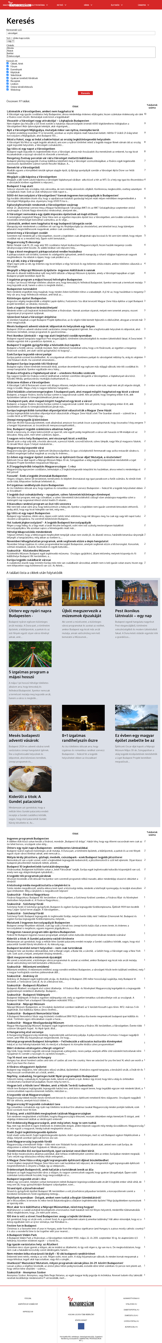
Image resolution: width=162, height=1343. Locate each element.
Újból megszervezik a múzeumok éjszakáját (81, 613)
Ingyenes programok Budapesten (28, 838)
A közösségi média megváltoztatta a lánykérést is (38, 885)
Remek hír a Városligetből (23, 167)
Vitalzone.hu (131, 1304)
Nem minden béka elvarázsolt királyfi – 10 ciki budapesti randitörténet (51, 1253)
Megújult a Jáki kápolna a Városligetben (32, 176)
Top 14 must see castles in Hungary (29, 1057)
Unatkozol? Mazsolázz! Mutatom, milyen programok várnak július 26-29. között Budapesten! (65, 1263)
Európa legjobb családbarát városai (29, 559)
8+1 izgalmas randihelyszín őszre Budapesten (35, 485)
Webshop (15, 89)
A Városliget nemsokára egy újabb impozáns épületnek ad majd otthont (52, 214)
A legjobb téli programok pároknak (29, 875)
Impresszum (28, 1312)
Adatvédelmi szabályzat (28, 1304)
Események (16, 69)
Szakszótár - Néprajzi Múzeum (26, 1004)
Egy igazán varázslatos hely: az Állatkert (32, 1244)
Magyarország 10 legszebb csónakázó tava (33, 1104)
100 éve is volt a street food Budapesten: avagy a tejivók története (49, 1216)
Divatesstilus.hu (131, 1315)
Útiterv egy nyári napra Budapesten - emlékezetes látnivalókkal (47, 847)
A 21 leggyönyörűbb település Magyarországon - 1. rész (41, 466)
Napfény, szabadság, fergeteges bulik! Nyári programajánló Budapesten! (52, 1076)
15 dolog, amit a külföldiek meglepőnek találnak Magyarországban (49, 1113)
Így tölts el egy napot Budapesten (28, 513)
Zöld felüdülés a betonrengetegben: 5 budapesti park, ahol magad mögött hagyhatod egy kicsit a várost (73, 391)
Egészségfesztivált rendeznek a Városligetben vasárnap (42, 204)
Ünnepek (142, 5)
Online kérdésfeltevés (22, 87)
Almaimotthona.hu (131, 1298)
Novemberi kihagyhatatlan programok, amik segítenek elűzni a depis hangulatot (58, 541)
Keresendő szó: (14, 30)
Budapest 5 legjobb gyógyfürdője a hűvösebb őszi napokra (43, 345)
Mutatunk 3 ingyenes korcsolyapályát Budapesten (38, 922)
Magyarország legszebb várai (25, 447)
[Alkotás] (81, 48)
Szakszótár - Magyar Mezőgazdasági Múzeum (35, 1022)
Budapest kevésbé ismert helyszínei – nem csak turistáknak (44, 948)
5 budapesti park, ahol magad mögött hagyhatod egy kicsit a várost (49, 401)
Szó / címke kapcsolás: (18, 38)
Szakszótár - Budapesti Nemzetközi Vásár (33, 1013)
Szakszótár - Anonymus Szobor (26, 1272)
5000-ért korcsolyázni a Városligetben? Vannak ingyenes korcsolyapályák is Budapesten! (62, 195)
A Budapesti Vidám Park (22, 1235)
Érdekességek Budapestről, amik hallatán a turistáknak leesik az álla (50, 1169)
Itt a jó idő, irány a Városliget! (25, 260)
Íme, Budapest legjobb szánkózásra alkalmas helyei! (39, 429)
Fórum (14, 66)
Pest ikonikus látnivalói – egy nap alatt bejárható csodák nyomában (49, 335)
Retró (60, 5)
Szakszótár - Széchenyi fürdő (25, 904)
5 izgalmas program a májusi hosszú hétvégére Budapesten (44, 279)
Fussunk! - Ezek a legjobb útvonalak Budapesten (37, 475)
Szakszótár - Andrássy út (22, 976)
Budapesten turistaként (22, 288)
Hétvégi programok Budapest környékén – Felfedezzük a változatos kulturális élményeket (64, 1041)
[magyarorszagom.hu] (20, 5)
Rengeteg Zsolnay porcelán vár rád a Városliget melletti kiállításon (50, 158)
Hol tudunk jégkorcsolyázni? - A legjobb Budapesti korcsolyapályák (49, 522)
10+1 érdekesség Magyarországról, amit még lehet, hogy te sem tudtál (51, 1122)
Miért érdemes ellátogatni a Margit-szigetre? (36, 1048)
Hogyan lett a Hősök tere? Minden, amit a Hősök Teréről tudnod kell (50, 1085)
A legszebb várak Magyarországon (28, 1094)
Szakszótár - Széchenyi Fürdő (25, 913)
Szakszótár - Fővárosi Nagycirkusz (28, 894)
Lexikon (14, 84)
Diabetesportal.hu (131, 1310)
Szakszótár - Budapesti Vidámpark (28, 994)
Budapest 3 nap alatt (20, 186)
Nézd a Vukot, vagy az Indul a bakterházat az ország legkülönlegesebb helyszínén (58, 139)
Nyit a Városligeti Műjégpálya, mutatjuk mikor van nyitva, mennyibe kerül (53, 130)
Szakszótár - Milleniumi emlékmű (28, 966)
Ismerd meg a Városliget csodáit (27, 232)
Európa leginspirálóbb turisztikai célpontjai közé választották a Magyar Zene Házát (59, 410)
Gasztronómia (37, 5)
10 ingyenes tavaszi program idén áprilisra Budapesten (41, 932)
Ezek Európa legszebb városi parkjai (29, 354)
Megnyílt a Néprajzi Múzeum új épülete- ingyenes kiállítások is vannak (51, 270)
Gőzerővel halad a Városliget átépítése (31, 317)
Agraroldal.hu (131, 1327)
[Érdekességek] (81, 56)
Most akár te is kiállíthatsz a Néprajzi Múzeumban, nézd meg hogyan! (50, 1207)
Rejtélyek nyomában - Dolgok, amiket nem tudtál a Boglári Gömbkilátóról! (54, 1197)
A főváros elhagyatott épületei (26, 1066)
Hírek (86, 5)
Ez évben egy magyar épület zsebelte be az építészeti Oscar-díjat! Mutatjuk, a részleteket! (64, 457)
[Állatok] (81, 51)
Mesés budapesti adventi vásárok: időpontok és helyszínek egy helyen (51, 326)
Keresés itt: (12, 61)
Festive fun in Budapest (22, 1225)
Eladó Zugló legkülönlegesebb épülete (32, 1132)
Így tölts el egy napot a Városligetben (31, 148)
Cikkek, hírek (17, 63)
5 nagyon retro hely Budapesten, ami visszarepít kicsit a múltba (47, 438)
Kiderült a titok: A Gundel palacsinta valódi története (25, 801)
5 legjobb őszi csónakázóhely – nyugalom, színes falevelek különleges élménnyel (58, 494)
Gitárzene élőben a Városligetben (28, 382)
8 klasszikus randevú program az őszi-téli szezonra (39, 503)
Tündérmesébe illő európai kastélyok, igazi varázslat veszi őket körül (50, 1150)
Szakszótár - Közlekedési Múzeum (28, 550)
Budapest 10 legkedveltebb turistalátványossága (38, 866)
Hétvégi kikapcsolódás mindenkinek (29, 531)
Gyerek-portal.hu (131, 1321)
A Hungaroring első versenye (25, 1032)
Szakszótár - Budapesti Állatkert (27, 985)
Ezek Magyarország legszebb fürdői (29, 1141)
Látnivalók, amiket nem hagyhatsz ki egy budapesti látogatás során (49, 223)
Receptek (15, 81)
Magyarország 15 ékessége (23, 242)
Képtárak (15, 72)
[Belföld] (81, 53)
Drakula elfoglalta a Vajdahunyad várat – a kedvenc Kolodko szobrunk (51, 373)
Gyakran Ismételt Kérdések (24, 78)
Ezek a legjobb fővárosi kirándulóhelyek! (32, 307)
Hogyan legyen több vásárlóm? (81, 1314)
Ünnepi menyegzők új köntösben (27, 419)
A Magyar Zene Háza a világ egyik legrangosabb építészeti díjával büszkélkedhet (58, 1160)
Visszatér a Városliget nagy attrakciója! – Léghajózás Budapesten (48, 120)
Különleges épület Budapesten (26, 298)
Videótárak (16, 75)
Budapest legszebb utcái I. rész (26, 1178)
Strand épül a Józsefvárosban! (25, 1188)
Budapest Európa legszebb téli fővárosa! (32, 363)
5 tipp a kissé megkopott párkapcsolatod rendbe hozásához (44, 251)
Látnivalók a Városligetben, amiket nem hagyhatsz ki (40, 111)
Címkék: (10, 45)
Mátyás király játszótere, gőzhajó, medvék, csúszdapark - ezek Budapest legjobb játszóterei (64, 857)
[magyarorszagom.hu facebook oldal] (81, 1326)
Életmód (115, 5)
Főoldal (28, 1298)
